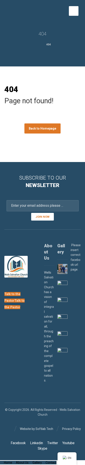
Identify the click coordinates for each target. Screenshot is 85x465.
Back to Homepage (42, 128)
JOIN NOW (42, 216)
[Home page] (36, 44)
